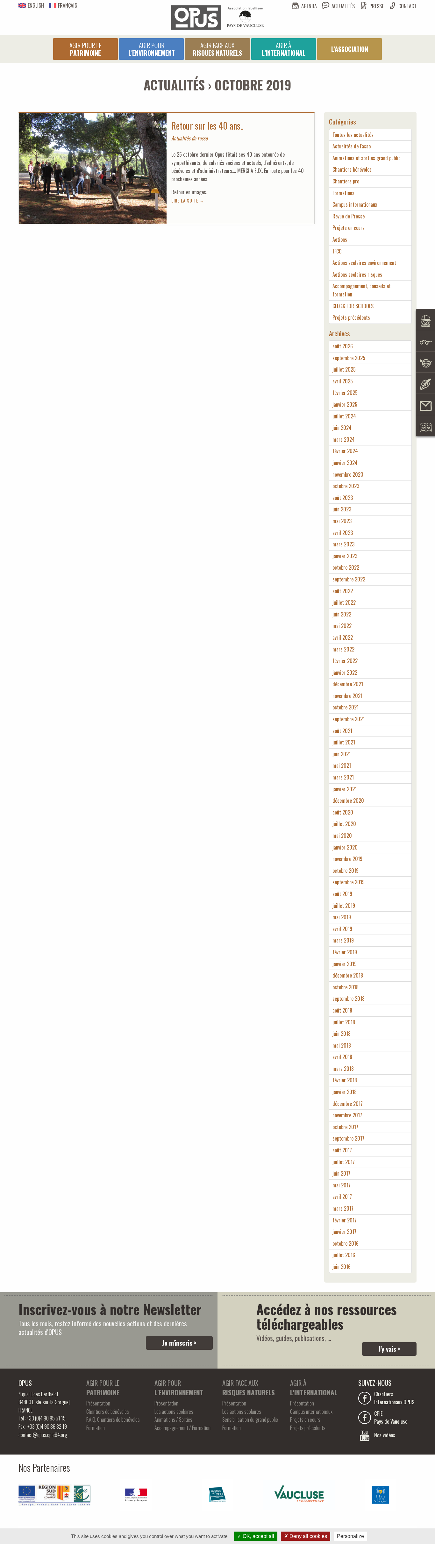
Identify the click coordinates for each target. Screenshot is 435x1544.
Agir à (283, 49)
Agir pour (151, 49)
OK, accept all (257, 1536)
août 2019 (342, 894)
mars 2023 (343, 544)
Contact (407, 6)
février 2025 (345, 392)
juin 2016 (341, 1266)
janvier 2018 (344, 1092)
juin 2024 (342, 427)
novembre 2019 (347, 859)
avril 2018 (342, 1057)
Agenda (309, 6)
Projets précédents (351, 317)
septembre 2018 (348, 998)
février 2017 (344, 1220)
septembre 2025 (348, 358)
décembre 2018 (347, 975)
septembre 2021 (348, 719)
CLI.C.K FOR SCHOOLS (353, 306)
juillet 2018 (343, 1022)
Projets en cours (348, 227)
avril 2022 (342, 637)
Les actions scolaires (173, 1411)
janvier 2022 (344, 672)
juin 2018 (341, 1033)
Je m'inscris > (179, 1343)
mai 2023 (342, 521)
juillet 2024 (344, 416)
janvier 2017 (344, 1231)
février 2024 (345, 451)
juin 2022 (341, 614)
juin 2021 (341, 754)
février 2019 (344, 952)
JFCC (336, 251)
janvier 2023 (344, 556)
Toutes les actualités (353, 135)
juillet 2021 (343, 742)
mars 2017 (342, 1208)
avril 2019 (342, 929)
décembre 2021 (347, 684)
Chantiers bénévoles (352, 169)
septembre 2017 (348, 1138)
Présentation (98, 1403)
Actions (339, 239)
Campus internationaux (354, 204)
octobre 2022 (345, 567)
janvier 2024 (345, 462)
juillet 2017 (343, 1162)
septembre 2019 (348, 882)
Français (67, 5)
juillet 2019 (343, 905)
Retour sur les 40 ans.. (207, 125)
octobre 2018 (345, 987)
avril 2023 (342, 533)
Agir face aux (217, 49)
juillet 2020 (344, 824)
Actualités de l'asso (351, 146)
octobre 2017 (345, 1127)
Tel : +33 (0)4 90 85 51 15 (42, 1418)
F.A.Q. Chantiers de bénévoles (113, 1419)
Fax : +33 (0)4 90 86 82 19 (42, 1426)
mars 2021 (343, 777)
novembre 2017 (347, 1115)
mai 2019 (341, 917)
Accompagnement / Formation (182, 1428)
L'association (349, 49)
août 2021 (342, 731)
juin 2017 (341, 1173)
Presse (376, 6)
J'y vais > (389, 1349)
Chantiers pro (345, 181)
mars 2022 (343, 649)
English (36, 5)
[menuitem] (85, 49)
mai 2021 (341, 765)
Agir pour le (85, 49)
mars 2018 (343, 1068)
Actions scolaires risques (357, 274)
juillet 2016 (343, 1255)
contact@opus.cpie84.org (42, 1435)
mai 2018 (341, 1045)
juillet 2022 (344, 602)
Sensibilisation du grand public (250, 1419)
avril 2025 (342, 381)
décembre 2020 (348, 800)
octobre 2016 (345, 1243)
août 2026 (342, 346)
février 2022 (345, 661)
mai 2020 (342, 835)
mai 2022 (342, 626)
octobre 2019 (345, 870)
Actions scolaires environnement (364, 263)
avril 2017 (342, 1196)
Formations (343, 193)
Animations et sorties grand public (366, 158)
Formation (95, 1428)
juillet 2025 (344, 369)
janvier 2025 (344, 404)
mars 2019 (343, 940)
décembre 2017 (347, 1103)
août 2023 (342, 498)
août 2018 (342, 1010)
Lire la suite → (187, 200)
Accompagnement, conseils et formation (361, 290)
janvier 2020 (345, 847)
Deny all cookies (307, 1536)
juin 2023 (341, 509)
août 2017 (342, 1150)
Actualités (343, 6)
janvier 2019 (344, 964)
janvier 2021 (344, 789)
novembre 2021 (347, 696)
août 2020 (342, 812)
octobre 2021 (345, 707)
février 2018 (344, 1080)
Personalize (350, 1536)
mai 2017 (341, 1185)
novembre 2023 (347, 474)
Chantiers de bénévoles (107, 1411)
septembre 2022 (348, 579)
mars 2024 (343, 439)
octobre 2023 (345, 486)
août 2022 (342, 591)
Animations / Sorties (173, 1419)
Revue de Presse (348, 216)
